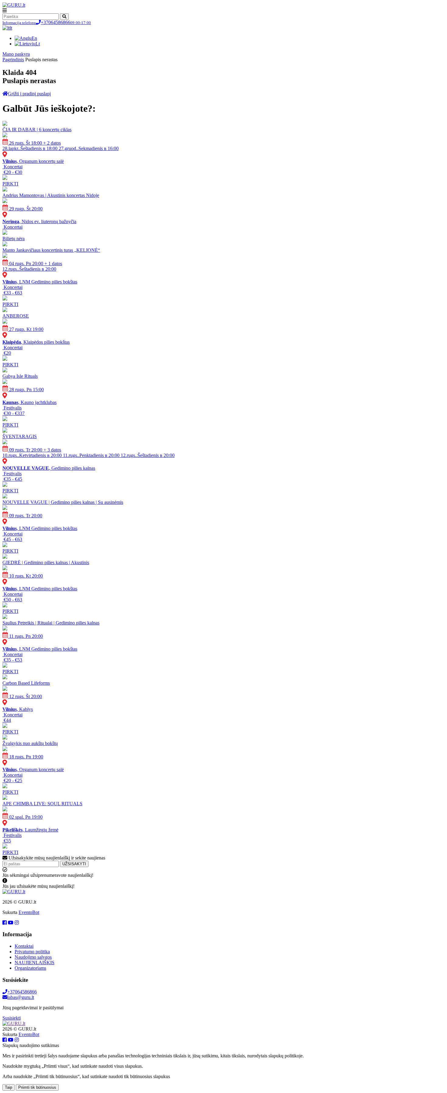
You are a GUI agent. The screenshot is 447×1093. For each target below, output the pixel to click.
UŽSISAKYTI (74, 864)
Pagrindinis (13, 59)
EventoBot (29, 912)
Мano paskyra (16, 54)
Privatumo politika (32, 951)
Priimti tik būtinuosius (37, 1087)
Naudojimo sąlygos (33, 957)
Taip (8, 1087)
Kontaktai (24, 946)
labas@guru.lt (20, 997)
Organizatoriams (30, 968)
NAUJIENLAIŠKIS (34, 962)
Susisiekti (11, 1018)
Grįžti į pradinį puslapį (29, 93)
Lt (38, 43)
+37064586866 (46, 22)
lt (11, 27)
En (34, 38)
